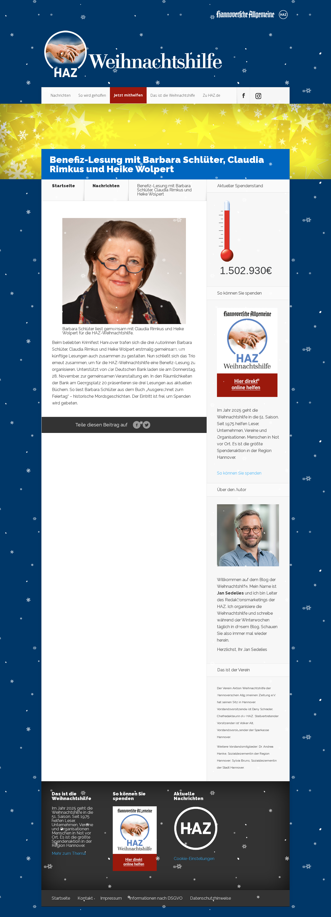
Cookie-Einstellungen (194, 858)
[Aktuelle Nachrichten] (196, 828)
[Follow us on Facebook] (243, 95)
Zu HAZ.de (211, 95)
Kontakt (85, 898)
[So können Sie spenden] (247, 395)
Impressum (111, 898)
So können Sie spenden (239, 473)
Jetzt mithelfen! (300, 876)
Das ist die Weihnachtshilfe (173, 95)
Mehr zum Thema (69, 853)
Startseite (63, 186)
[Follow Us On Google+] (256, 95)
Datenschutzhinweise (210, 898)
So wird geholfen (92, 95)
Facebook (137, 425)
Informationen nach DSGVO (156, 898)
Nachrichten (61, 95)
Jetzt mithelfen (128, 95)
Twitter (146, 425)
